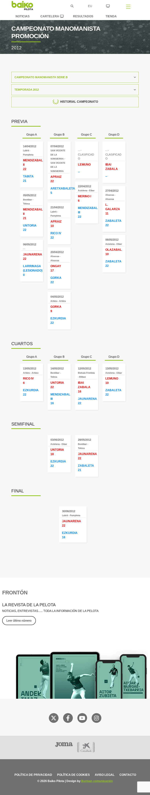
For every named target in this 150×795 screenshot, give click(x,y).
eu (90, 6)
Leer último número (18, 620)
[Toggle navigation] (128, 6)
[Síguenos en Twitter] (53, 719)
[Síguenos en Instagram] (96, 719)
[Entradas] (107, 5)
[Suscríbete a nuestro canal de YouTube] (82, 719)
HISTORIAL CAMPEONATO (78, 101)
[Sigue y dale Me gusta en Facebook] (68, 719)
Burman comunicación (97, 781)
